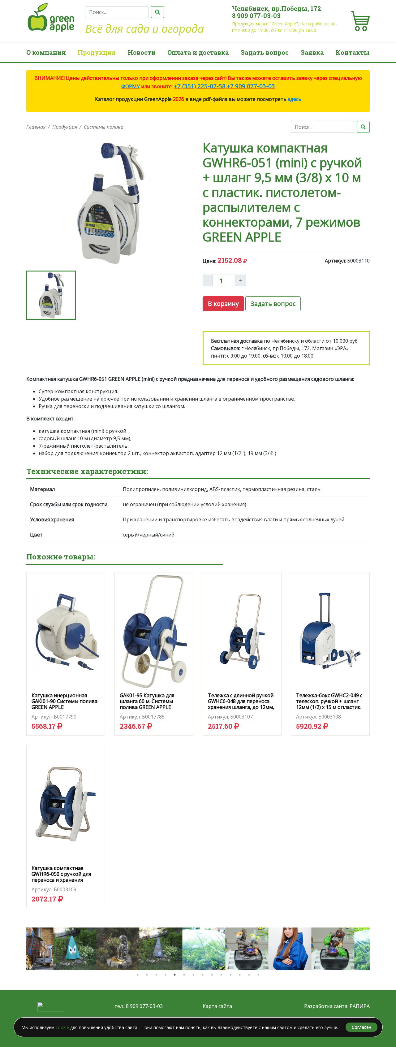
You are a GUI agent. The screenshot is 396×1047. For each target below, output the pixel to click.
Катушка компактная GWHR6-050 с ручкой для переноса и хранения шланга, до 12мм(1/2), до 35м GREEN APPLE (62, 880)
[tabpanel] (47, 949)
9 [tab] (212, 975)
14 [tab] (258, 975)
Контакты (353, 52)
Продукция (97, 52)
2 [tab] (147, 975)
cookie (62, 1027)
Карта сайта (217, 1006)
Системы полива (103, 127)
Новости (142, 52)
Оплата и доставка (198, 52)
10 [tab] (221, 975)
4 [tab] (165, 975)
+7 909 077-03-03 (251, 86)
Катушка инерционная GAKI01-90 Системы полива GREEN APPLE (64, 701)
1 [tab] (138, 975)
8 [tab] (203, 975)
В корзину (223, 303)
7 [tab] (193, 975)
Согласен (361, 1027)
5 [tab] (175, 975)
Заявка (312, 52)
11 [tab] (230, 975)
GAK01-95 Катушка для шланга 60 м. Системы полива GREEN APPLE (147, 701)
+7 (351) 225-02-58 (200, 86)
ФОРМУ (130, 86)
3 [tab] (156, 975)
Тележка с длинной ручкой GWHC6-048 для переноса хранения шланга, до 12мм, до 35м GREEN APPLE (241, 704)
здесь (294, 99)
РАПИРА (360, 1006)
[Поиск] (157, 12)
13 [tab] (249, 975)
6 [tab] (184, 975)
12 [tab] (240, 975)
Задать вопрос (265, 52)
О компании (46, 52)
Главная (35, 127)
